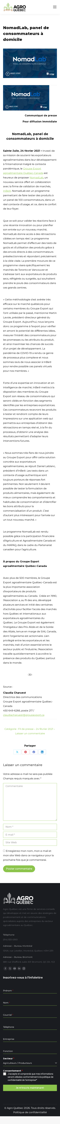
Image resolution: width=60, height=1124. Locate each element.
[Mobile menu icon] (55, 7)
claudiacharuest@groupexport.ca (23, 715)
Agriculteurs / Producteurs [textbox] (17, 1063)
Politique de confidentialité (30, 1112)
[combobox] (30, 1063)
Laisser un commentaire (30, 733)
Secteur (8, 1058)
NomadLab (36, 177)
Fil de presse (26, 729)
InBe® (7, 190)
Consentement (13, 1070)
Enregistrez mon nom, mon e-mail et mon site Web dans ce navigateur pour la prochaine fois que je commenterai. (28, 855)
